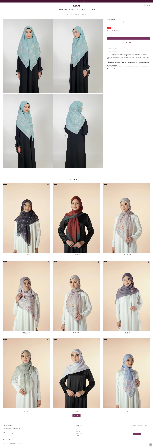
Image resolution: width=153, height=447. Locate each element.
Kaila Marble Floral (76, 409)
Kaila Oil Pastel (127, 409)
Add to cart (129, 38)
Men (67, 1)
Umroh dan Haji (80, 9)
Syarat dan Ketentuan (79, 425)
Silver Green (120, 22)
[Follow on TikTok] (12, 439)
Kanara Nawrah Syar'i (126, 254)
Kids (81, 1)
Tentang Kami (78, 427)
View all (76, 415)
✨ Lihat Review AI (128, 46)
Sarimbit (85, 1)
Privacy (77, 429)
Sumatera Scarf (72, 9)
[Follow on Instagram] (6, 439)
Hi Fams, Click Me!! (79, 433)
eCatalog (77, 435)
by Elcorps (20, 443)
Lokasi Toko (78, 431)
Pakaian (93, 9)
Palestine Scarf (87, 9)
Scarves (66, 9)
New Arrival (60, 9)
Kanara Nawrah (76, 332)
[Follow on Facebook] (3, 439)
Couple (76, 1)
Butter (109, 22)
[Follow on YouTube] (9, 439)
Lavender (114, 22)
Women (71, 1)
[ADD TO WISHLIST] (48, 184)
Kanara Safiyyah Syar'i (26, 332)
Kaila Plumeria (127, 332)
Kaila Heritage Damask (76, 254)
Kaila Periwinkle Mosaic (26, 409)
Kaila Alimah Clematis (26, 254)
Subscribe (137, 434)
